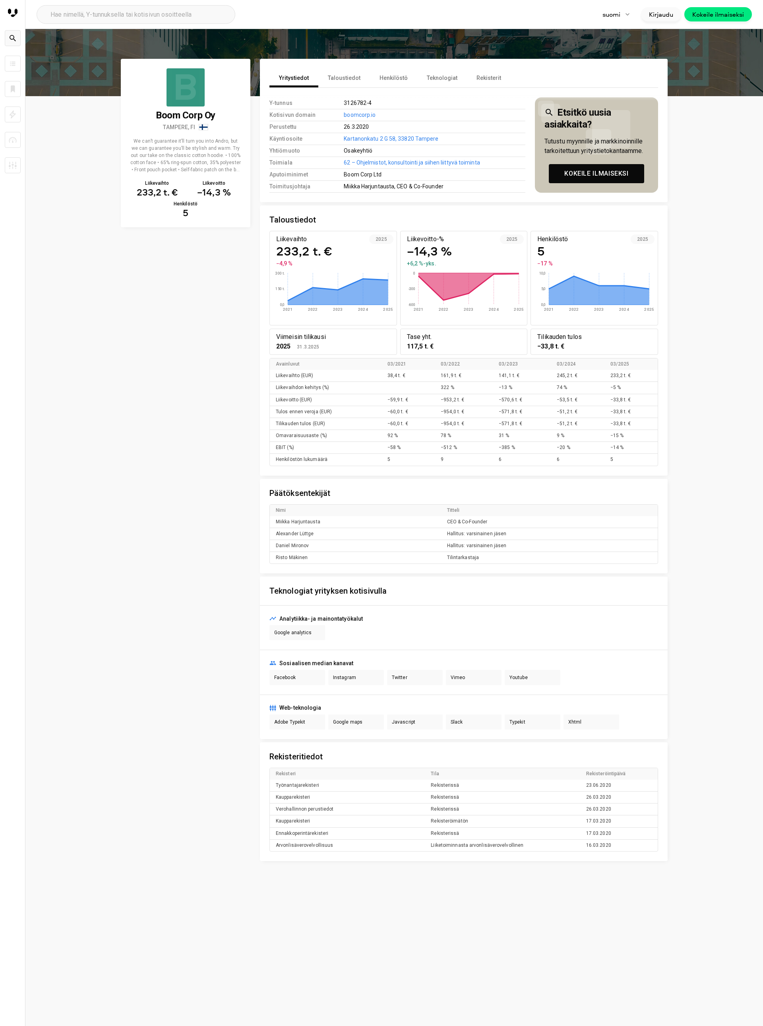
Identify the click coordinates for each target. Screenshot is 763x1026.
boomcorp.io (360, 115)
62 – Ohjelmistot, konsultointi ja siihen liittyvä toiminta (412, 162)
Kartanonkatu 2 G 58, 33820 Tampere (391, 139)
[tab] (293, 77)
